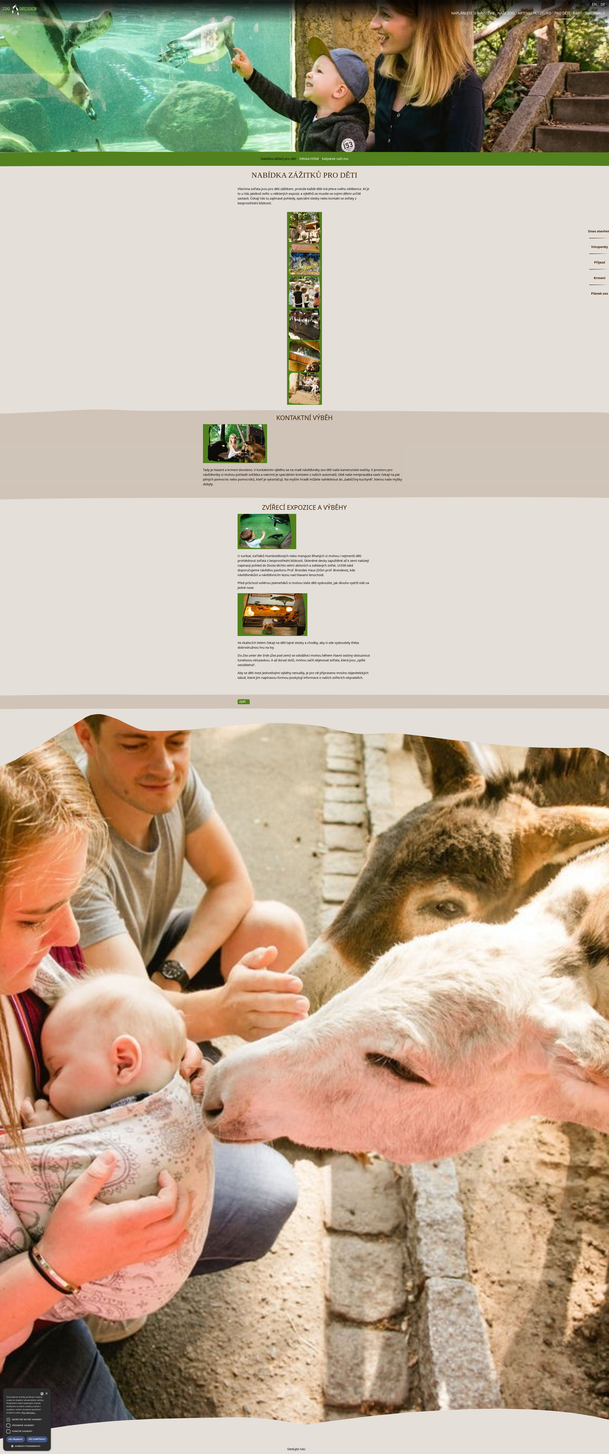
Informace (595, 13)
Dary (577, 13)
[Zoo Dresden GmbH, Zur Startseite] (19, 10)
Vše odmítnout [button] (37, 1439)
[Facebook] (310, 1449)
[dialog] (27, 1419)
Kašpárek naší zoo (335, 159)
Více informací (28, 1412)
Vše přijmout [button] (15, 1439)
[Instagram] (318, 1449)
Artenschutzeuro (534, 13)
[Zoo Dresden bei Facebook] (580, 4)
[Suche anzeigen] (574, 5)
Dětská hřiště (309, 159)
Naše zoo (506, 13)
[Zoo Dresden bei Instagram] (587, 4)
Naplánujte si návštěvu (472, 13)
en (594, 4)
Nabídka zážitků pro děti (278, 159)
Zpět (242, 701)
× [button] (46, 1393)
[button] (27, 1446)
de (603, 4)
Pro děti (562, 13)
